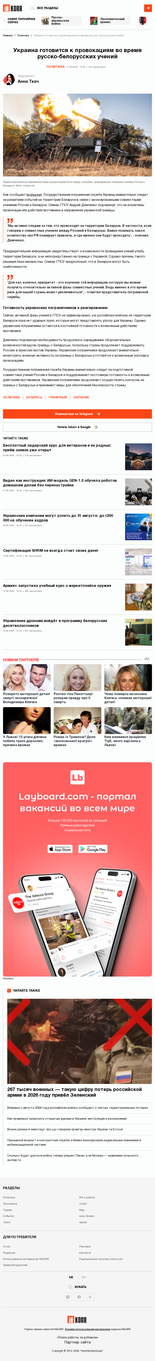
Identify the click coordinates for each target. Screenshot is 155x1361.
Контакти (85, 1253)
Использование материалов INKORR (26, 1259)
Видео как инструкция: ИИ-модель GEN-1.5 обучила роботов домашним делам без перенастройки (60, 483)
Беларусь (34, 397)
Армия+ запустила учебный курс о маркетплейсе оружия (57, 586)
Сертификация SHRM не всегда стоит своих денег (51, 551)
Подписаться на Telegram (74, 414)
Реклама (85, 1247)
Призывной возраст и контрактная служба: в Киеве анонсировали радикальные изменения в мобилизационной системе (74, 1142)
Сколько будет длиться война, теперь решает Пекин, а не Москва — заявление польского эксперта (72, 1158)
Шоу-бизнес (86, 1216)
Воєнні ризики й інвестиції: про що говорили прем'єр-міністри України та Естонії (65, 1129)
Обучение (81, 397)
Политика (56, 67)
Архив (83, 1222)
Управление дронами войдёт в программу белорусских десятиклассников (55, 623)
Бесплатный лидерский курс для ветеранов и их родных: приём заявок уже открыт (57, 448)
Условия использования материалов (87, 1329)
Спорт (83, 1204)
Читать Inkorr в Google (74, 427)
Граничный (58, 397)
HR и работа (87, 1198)
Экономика (10, 1204)
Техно (6, 1222)
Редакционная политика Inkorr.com (101, 1259)
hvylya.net (34, 195)
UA (71, 1277)
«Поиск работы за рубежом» (77, 1337)
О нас (6, 1247)
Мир (81, 1210)
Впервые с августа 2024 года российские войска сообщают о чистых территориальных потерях (77, 1108)
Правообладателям (15, 1265)
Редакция (9, 1253)
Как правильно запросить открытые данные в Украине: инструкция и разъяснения (67, 1118)
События (8, 1216)
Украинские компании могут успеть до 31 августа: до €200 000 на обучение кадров (58, 518)
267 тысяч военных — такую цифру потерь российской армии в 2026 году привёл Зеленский (74, 1093)
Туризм (7, 1210)
